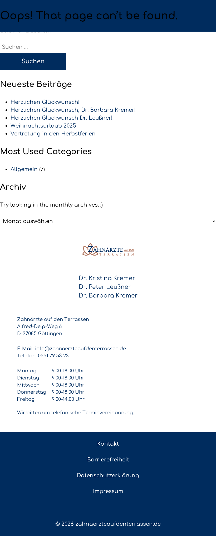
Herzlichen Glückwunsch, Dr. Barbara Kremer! (73, 110)
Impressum (108, 491)
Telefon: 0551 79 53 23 (43, 355)
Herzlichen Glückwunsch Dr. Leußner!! (62, 118)
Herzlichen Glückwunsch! (45, 102)
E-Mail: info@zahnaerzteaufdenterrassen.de (71, 348)
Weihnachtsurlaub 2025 (43, 126)
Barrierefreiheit (108, 460)
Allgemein (24, 169)
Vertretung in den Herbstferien (53, 134)
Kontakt (108, 444)
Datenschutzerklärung (108, 475)
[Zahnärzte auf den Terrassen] (108, 249)
